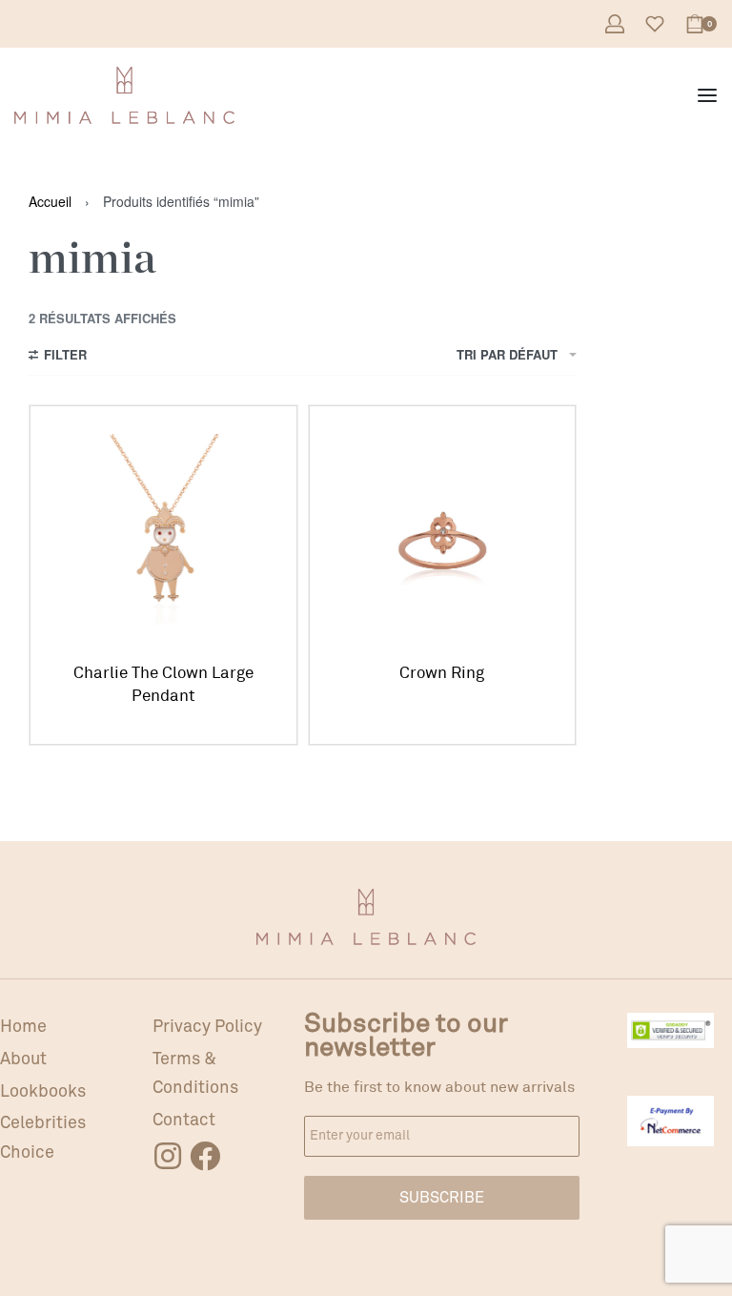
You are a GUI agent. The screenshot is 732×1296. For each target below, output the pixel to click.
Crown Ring (441, 673)
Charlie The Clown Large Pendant (163, 684)
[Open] (654, 23)
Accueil (50, 201)
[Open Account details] (614, 23)
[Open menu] (707, 95)
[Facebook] (205, 1156)
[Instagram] (167, 1156)
